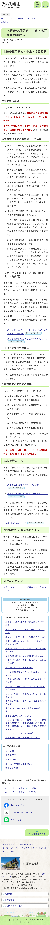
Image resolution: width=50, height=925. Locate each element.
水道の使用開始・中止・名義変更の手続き (25, 637)
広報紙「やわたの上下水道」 (19, 668)
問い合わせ (10, 900)
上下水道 (31, 18)
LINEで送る (16, 820)
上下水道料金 (11, 759)
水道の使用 (10, 755)
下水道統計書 (11, 768)
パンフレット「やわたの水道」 (20, 733)
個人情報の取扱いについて (29, 844)
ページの (36, 834)
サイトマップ (8, 844)
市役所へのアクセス (13, 906)
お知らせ (5, 22)
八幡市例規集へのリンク (23, 523)
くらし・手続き (17, 18)
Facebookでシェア (19, 805)
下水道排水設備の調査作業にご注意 (22, 738)
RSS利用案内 (8, 851)
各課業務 (9, 894)
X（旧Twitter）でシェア (22, 812)
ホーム (4, 18)
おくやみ (32, 792)
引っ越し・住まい (36, 788)
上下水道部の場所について (18, 716)
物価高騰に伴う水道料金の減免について (24, 656)
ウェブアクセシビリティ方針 (34, 848)
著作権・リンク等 (10, 848)
